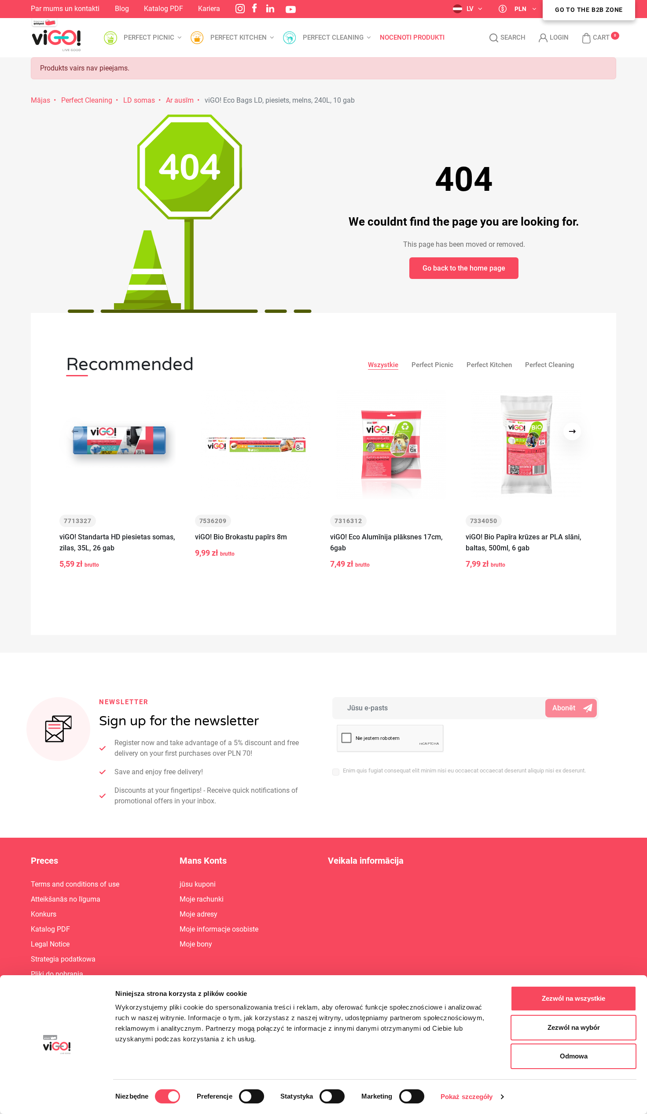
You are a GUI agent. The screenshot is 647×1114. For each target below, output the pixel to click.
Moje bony (196, 944)
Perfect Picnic (432, 365)
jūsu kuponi (198, 884)
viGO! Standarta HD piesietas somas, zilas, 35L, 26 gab (117, 542)
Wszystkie (383, 365)
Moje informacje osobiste (219, 929)
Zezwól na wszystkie (573, 998)
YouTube (291, 9)
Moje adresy (198, 914)
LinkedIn (270, 8)
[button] (591, 38)
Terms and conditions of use (75, 884)
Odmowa (574, 1056)
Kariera (209, 8)
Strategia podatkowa (63, 959)
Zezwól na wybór (574, 1027)
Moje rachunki (202, 899)
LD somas (139, 100)
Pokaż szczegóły (467, 1096)
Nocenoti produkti (412, 37)
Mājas (40, 100)
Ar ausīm (180, 100)
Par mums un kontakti (65, 8)
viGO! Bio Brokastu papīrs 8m (241, 537)
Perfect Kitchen (489, 365)
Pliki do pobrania (57, 974)
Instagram (240, 9)
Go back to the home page (464, 268)
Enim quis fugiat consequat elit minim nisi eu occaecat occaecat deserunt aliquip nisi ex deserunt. (464, 770)
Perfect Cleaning (86, 100)
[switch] (251, 1096)
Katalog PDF (163, 8)
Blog (122, 8)
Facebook (254, 8)
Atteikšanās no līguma (65, 899)
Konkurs (43, 914)
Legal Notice (50, 944)
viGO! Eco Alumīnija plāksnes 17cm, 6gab (386, 542)
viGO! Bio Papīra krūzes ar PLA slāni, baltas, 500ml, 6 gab (523, 542)
